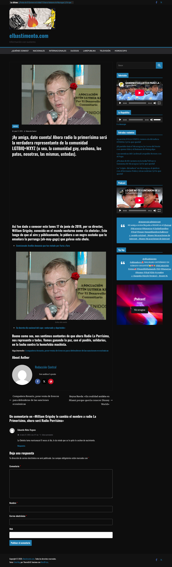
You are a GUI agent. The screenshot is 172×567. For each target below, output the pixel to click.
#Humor (139, 272)
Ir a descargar (121, 124)
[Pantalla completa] (159, 103)
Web (11, 528)
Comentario (15, 466)
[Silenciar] (154, 103)
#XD (158, 269)
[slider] (157, 119)
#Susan (140, 232)
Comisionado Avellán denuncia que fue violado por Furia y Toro (43, 245)
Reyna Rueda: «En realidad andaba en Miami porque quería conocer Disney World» (89, 400)
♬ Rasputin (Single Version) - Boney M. (149, 276)
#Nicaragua (136, 228)
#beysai (167, 225)
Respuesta (21, 445)
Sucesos (75, 50)
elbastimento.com (28, 35)
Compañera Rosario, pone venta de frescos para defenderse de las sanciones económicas (66, 350)
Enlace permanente (47, 435)
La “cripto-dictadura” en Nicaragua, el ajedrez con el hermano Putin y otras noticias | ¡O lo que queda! (139, 171)
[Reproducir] (120, 103)
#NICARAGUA (162, 265)
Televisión (105, 50)
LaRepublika (89, 50)
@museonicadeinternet (149, 222)
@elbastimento (149, 259)
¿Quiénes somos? (20, 50)
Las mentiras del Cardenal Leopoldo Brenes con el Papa (37, 2)
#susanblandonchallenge (156, 232)
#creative (159, 272)
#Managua (147, 228)
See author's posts (47, 374)
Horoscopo (121, 50)
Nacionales (39, 50)
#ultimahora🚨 (137, 262)
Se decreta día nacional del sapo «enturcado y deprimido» (40, 327)
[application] (140, 93)
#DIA (152, 272)
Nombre (13, 503)
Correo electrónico (18, 516)
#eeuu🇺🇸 (132, 269)
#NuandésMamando (146, 269)
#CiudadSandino (161, 228)
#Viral (134, 232)
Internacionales (57, 50)
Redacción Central (31, 131)
